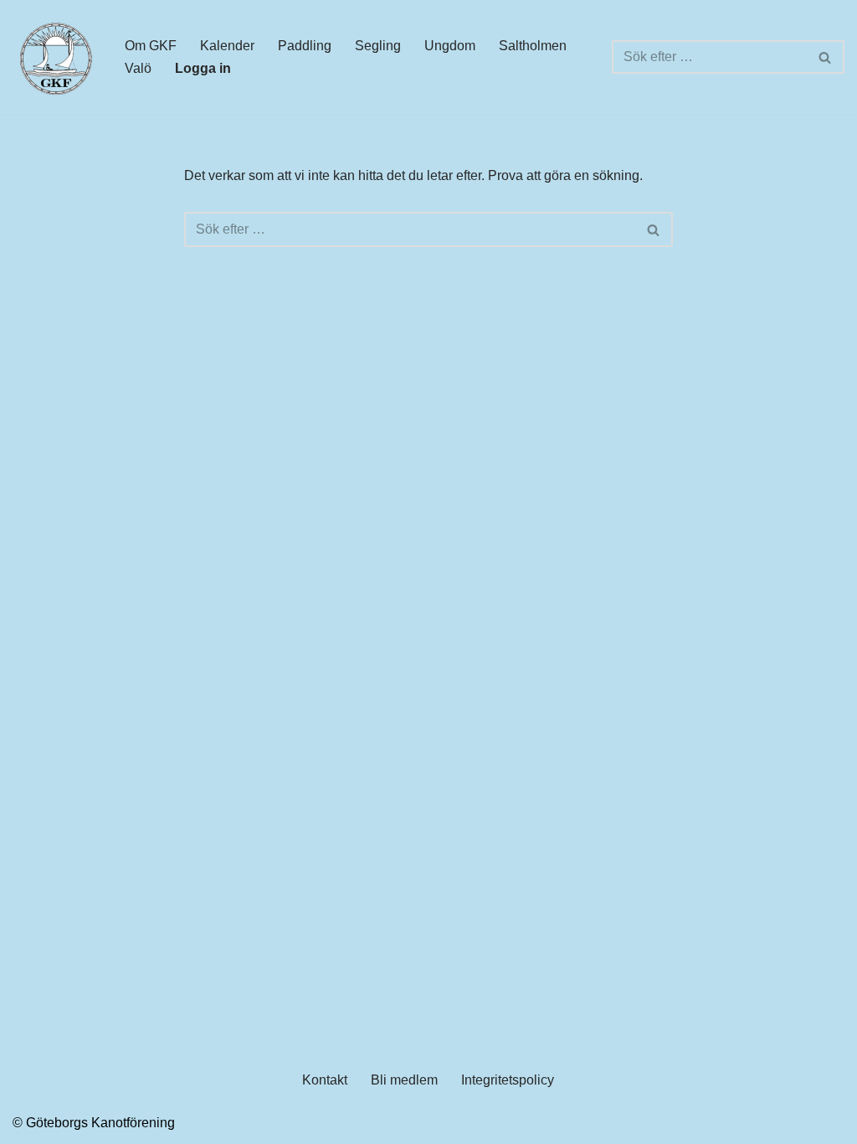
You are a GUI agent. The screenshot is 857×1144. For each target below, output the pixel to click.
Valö (138, 68)
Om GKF (151, 46)
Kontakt (324, 1080)
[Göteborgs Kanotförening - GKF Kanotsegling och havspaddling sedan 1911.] (54, 57)
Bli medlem (404, 1080)
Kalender (227, 46)
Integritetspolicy (507, 1080)
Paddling (304, 46)
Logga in (203, 68)
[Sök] (825, 57)
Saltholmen (533, 46)
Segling (378, 46)
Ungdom (449, 46)
